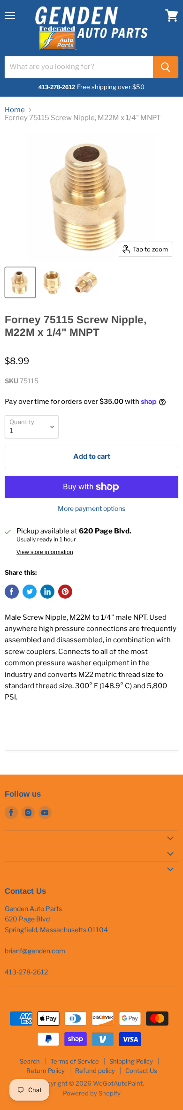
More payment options (91, 508)
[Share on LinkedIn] (47, 592)
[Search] (165, 67)
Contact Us (141, 1070)
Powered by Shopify (92, 1093)
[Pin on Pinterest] (65, 592)
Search (30, 1061)
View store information (44, 552)
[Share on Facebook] (12, 592)
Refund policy (95, 1070)
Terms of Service (74, 1061)
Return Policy (45, 1070)
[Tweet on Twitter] (30, 592)
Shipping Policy (131, 1061)
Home (15, 110)
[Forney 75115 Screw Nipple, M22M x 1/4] (20, 282)
